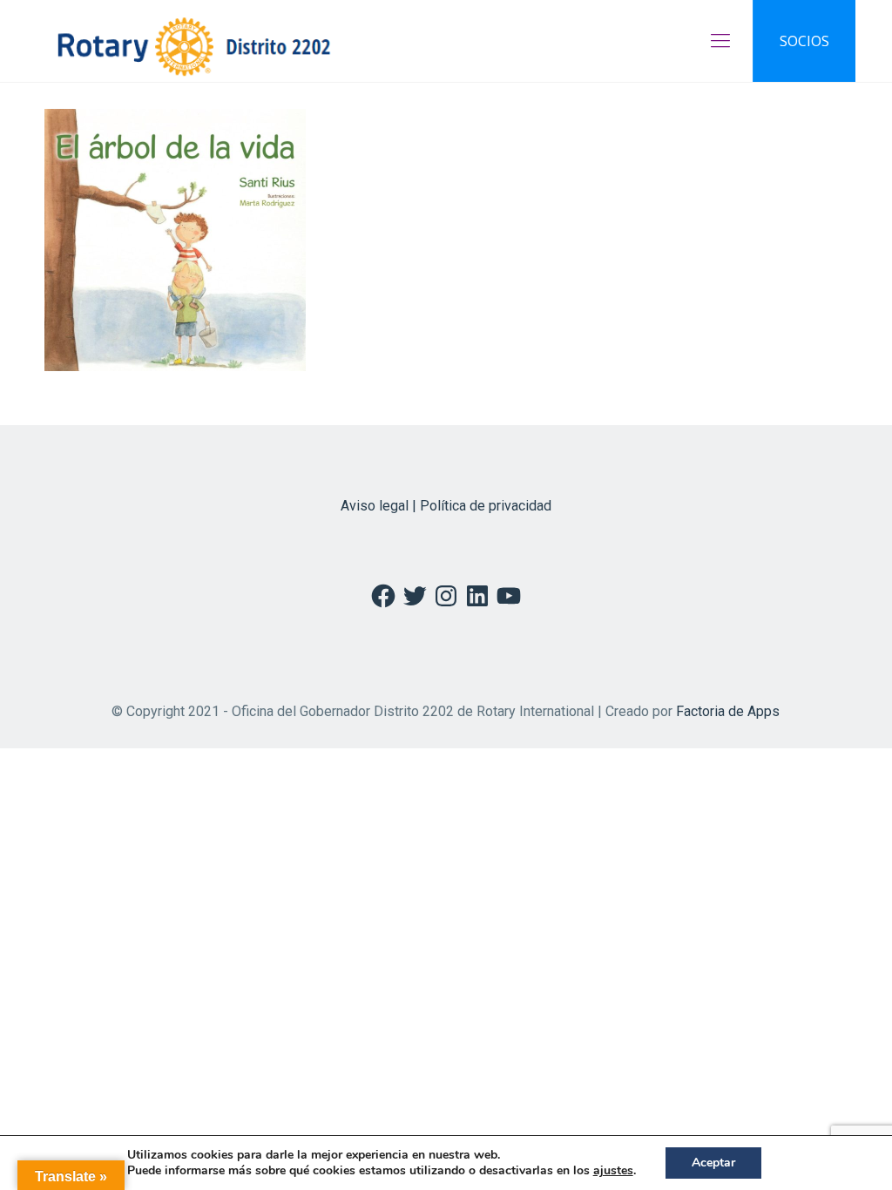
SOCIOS (804, 41)
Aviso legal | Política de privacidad (446, 505)
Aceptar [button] (713, 1162)
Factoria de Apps (728, 711)
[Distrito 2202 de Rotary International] (194, 41)
